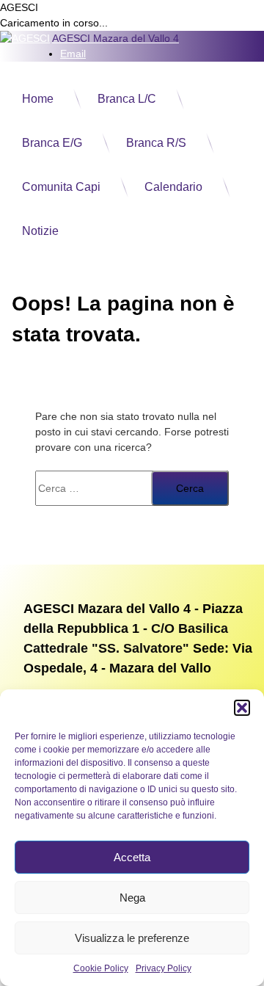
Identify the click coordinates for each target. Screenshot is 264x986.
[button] (242, 707)
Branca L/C (127, 99)
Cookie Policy (100, 968)
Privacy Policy (163, 968)
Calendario (173, 187)
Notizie (40, 231)
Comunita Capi (61, 187)
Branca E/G (52, 143)
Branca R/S (156, 143)
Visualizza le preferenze (132, 938)
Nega (132, 897)
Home (38, 99)
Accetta (132, 857)
